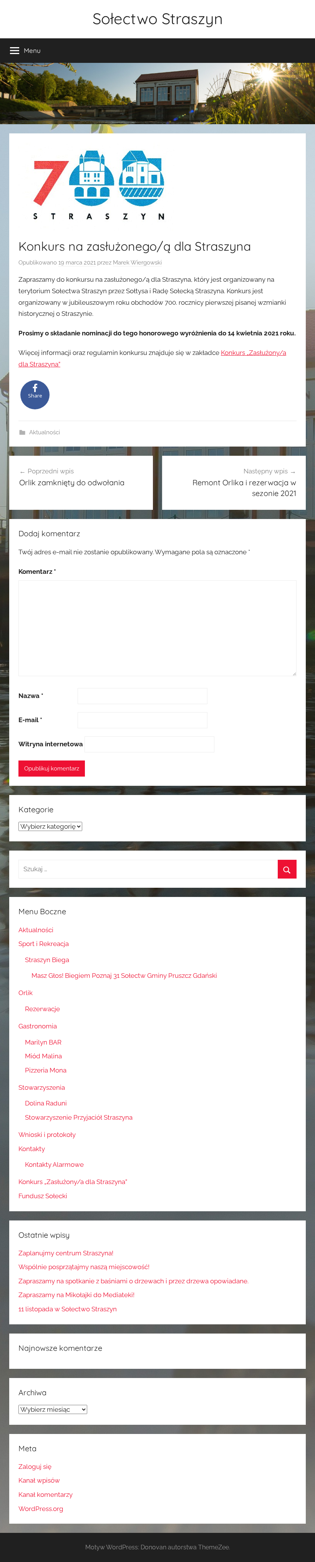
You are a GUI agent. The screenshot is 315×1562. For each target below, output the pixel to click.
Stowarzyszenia (41, 1087)
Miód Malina (43, 1056)
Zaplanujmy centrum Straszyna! (65, 1253)
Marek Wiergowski (137, 262)
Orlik (25, 993)
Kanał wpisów (39, 1480)
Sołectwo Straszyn (158, 18)
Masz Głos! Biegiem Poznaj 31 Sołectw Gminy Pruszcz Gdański (124, 975)
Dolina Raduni (46, 1103)
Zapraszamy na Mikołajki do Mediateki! (76, 1295)
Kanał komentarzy (45, 1494)
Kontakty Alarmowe (54, 1164)
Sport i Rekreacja (43, 944)
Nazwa (30, 696)
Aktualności (44, 432)
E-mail (30, 720)
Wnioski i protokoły (47, 1134)
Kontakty (31, 1149)
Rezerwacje (42, 1009)
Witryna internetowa (50, 744)
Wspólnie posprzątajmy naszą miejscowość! (83, 1267)
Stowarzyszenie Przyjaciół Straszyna (79, 1117)
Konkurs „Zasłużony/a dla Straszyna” (72, 1182)
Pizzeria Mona (45, 1070)
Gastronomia (37, 1026)
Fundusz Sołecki (42, 1196)
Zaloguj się (34, 1466)
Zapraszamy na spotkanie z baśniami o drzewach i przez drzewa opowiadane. (133, 1281)
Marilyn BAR (43, 1042)
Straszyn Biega (47, 960)
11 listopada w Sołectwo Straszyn (67, 1309)
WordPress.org (40, 1509)
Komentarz (37, 571)
